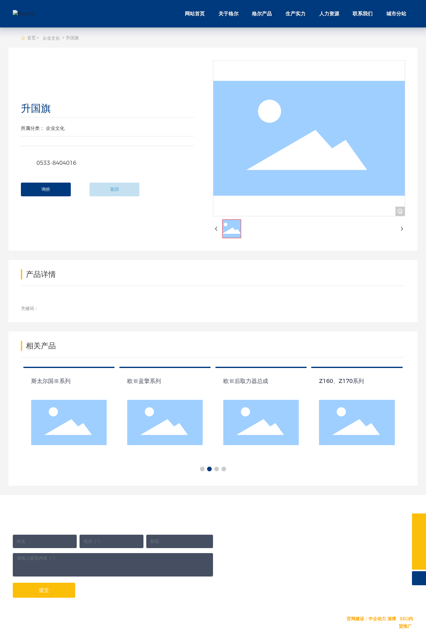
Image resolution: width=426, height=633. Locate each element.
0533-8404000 (271, 532)
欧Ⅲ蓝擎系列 (144, 381)
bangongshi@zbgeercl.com (367, 565)
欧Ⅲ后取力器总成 (245, 381)
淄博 (391, 618)
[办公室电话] (419, 549)
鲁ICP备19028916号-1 (313, 619)
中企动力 (377, 618)
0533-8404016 (55, 162)
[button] (202, 469)
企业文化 (51, 38)
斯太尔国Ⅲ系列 (50, 381)
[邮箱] (419, 520)
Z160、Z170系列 (341, 381)
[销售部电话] (419, 535)
